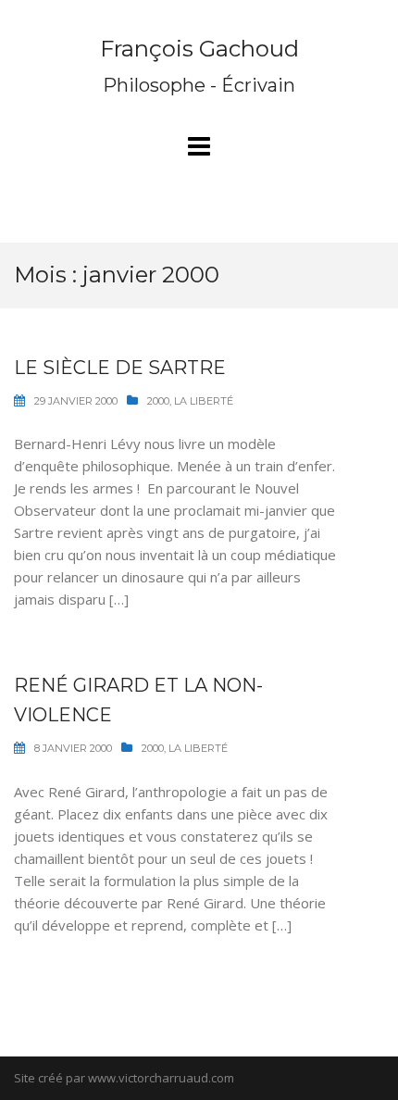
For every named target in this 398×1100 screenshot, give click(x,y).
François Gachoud (199, 48)
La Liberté (203, 400)
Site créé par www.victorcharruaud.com (124, 1077)
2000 (158, 400)
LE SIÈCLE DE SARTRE (120, 367)
